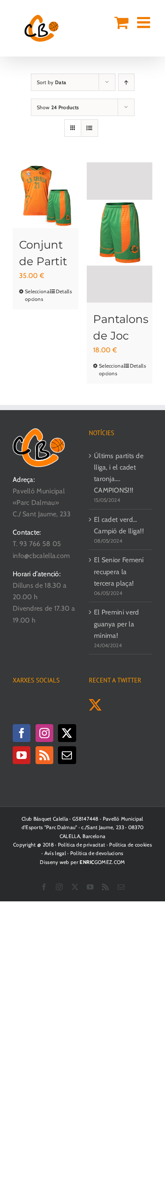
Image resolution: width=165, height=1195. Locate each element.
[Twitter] (67, 733)
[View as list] (89, 128)
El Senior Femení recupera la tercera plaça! (119, 571)
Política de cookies (130, 844)
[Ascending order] (126, 82)
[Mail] (67, 755)
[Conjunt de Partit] (45, 195)
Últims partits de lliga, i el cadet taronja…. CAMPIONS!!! (118, 473)
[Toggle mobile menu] (144, 22)
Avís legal (55, 853)
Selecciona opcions (35, 295)
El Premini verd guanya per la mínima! (116, 623)
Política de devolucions (97, 853)
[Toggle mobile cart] (121, 22)
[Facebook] (21, 733)
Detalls (64, 291)
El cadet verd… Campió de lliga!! (119, 525)
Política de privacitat (81, 844)
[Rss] (44, 755)
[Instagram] (44, 733)
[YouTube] (21, 755)
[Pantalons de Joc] (119, 232)
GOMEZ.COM (102, 862)
